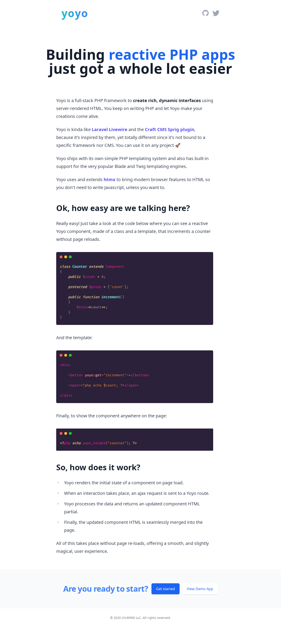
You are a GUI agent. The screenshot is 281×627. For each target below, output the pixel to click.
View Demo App (200, 588)
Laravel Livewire (109, 129)
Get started (165, 588)
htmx (109, 179)
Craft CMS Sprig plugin (169, 129)
